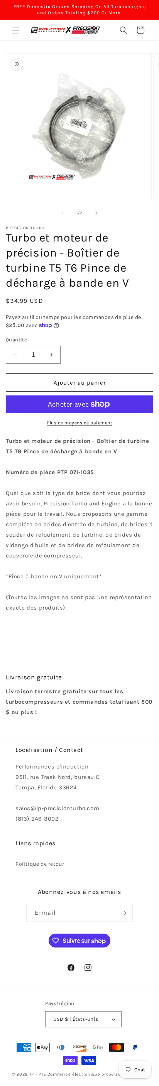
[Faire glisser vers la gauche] (62, 213)
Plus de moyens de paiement (79, 423)
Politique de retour (39, 864)
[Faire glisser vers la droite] (96, 213)
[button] (15, 30)
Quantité (16, 340)
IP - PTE (38, 1074)
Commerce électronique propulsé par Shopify (97, 1074)
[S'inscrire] (123, 913)
